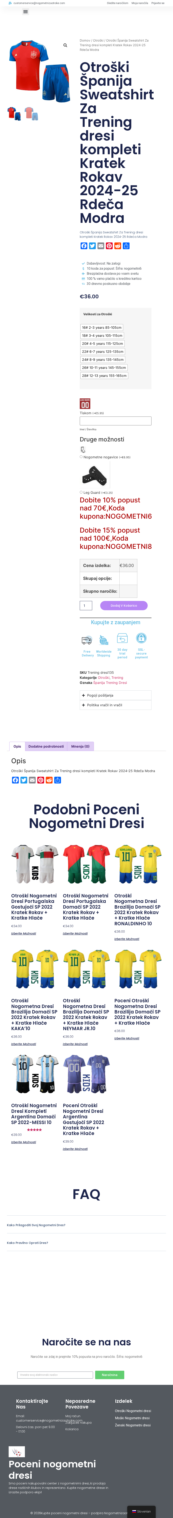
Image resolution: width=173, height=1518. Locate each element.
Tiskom (92, 413)
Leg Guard (98, 492)
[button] (25, 11)
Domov (85, 40)
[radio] (102, 327)
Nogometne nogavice (107, 457)
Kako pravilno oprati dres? (27, 1243)
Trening (117, 677)
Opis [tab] (17, 746)
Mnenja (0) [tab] (80, 746)
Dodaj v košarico (124, 605)
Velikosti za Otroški (97, 314)
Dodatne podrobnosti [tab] (46, 746)
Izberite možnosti (23, 933)
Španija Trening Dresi (110, 683)
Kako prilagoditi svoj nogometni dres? (36, 1225)
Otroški (98, 40)
